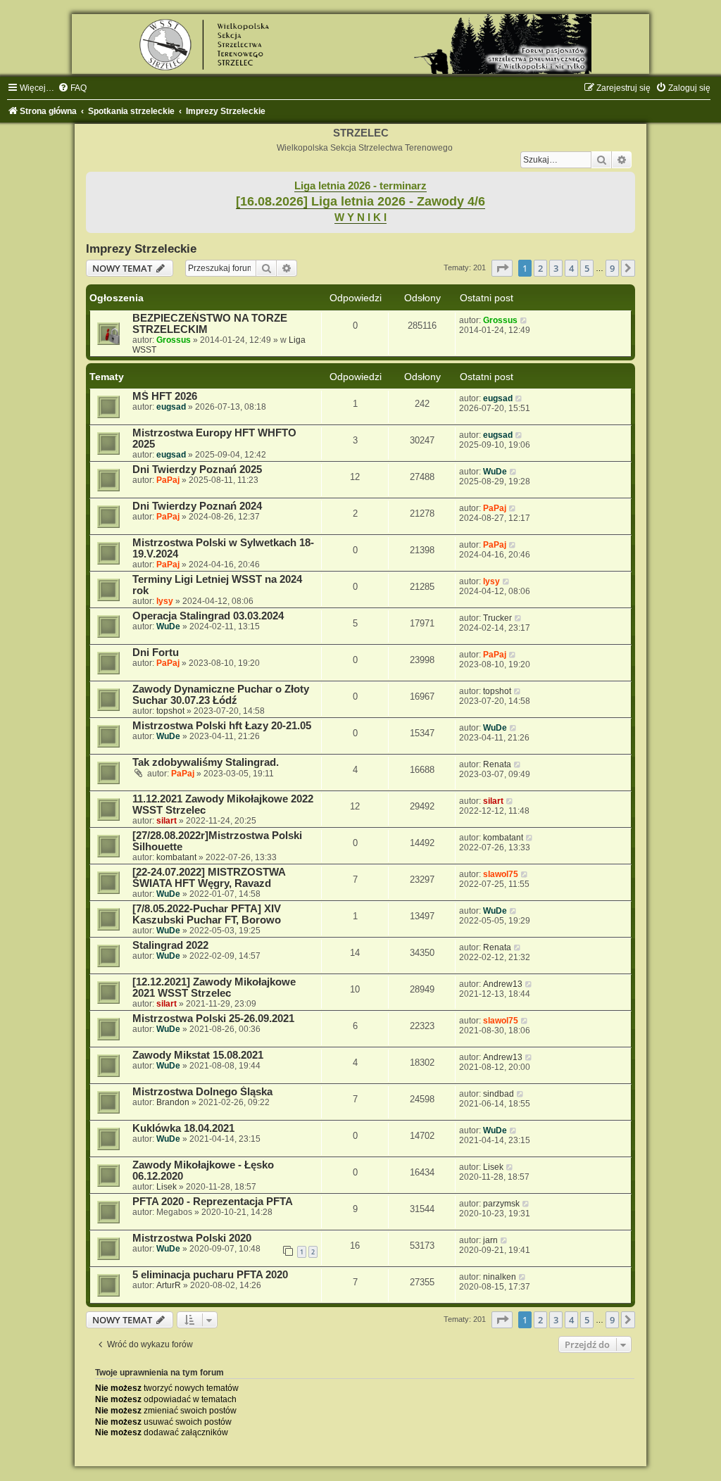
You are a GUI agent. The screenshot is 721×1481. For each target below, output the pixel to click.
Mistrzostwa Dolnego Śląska (202, 1091)
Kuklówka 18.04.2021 (183, 1128)
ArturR (168, 1285)
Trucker (497, 618)
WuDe (495, 472)
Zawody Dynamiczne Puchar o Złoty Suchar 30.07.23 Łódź (220, 694)
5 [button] (586, 268)
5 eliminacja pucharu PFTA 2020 (210, 1274)
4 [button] (571, 268)
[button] (502, 268)
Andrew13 (502, 984)
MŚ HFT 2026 (164, 396)
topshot (170, 711)
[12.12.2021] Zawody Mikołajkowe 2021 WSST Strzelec (214, 987)
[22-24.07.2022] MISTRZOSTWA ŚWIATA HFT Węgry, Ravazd (208, 877)
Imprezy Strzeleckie (141, 248)
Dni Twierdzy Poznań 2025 (197, 469)
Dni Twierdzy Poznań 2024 (197, 506)
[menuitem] (72, 88)
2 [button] (540, 268)
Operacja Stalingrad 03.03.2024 (208, 616)
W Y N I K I (360, 217)
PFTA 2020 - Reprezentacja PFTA (212, 1201)
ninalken (499, 1277)
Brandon (172, 1102)
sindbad (498, 1094)
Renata (497, 764)
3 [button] (555, 268)
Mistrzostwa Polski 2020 (191, 1238)
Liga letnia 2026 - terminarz (360, 185)
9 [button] (612, 268)
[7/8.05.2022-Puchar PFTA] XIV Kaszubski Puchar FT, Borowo (206, 914)
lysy (164, 601)
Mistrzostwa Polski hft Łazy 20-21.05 (221, 725)
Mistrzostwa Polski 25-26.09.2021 (213, 1018)
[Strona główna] (360, 44)
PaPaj (168, 480)
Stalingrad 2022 (170, 945)
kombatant (176, 857)
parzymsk (501, 1204)
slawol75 (500, 874)
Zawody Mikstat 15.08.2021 (197, 1055)
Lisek (166, 1187)
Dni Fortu (155, 652)
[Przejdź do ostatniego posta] (524, 320)
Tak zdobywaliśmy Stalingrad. (205, 762)
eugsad (171, 407)
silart (166, 821)
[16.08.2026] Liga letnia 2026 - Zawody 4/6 (360, 201)
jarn (490, 1240)
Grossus (173, 340)
